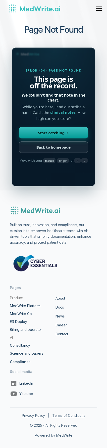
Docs (59, 307)
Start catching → (53, 132)
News (60, 316)
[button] (99, 8)
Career (61, 325)
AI (11, 337)
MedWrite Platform (25, 306)
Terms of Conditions (68, 415)
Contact (61, 334)
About (60, 298)
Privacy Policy (33, 415)
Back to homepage (53, 147)
